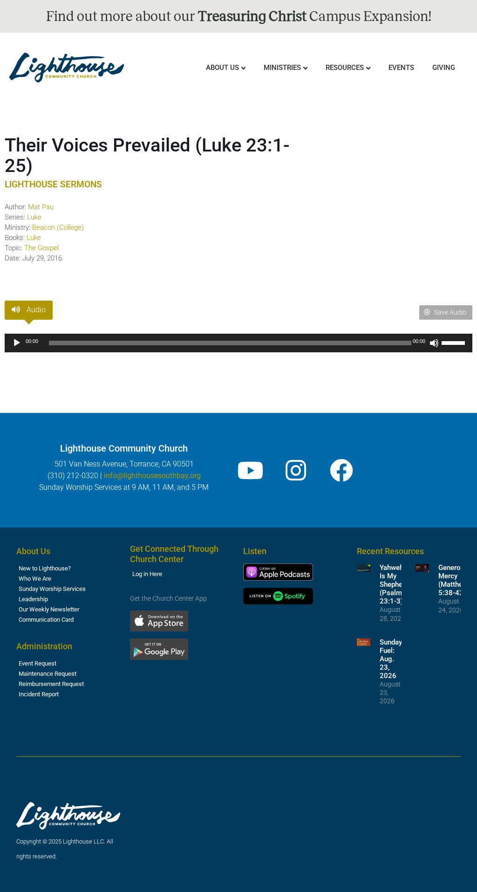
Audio (35, 309)
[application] (238, 343)
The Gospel (41, 248)
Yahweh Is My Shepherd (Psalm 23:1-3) (394, 584)
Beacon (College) (58, 227)
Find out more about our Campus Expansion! (238, 16)
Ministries (282, 67)
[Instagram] (296, 470)
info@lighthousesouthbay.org (152, 475)
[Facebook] (341, 470)
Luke (34, 217)
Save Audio (449, 312)
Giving (443, 67)
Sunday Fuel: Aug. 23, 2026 (391, 659)
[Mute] (434, 343)
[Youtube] (250, 470)
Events (401, 67)
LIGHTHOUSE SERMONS (53, 184)
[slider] (455, 342)
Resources (345, 67)
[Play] (16, 343)
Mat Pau (41, 207)
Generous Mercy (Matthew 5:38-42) (453, 580)
